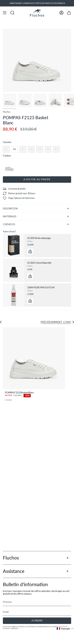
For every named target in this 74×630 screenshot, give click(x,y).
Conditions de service (58, 626)
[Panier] (69, 13)
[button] (65, 628)
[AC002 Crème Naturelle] (13, 270)
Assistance (13, 571)
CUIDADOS (9, 224)
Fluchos (6, 112)
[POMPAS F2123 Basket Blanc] (34, 358)
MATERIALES (9, 216)
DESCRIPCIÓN (10, 208)
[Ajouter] (30, 251)
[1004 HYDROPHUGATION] (13, 295)
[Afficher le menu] (4, 13)
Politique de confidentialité (38, 626)
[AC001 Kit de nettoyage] (13, 245)
